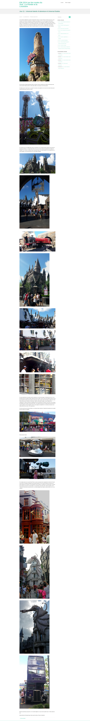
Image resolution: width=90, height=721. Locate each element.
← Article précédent (22, 718)
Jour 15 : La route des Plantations (63, 40)
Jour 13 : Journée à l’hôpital (62, 45)
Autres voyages (68, 2)
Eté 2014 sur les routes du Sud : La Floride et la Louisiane (30, 4)
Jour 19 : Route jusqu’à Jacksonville (63, 28)
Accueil (62, 2)
